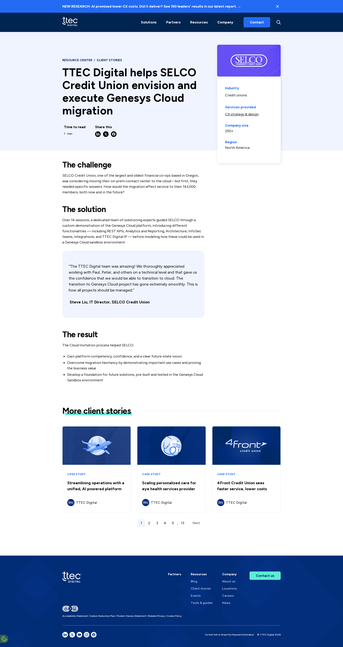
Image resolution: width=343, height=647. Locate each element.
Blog (194, 581)
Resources (199, 22)
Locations (229, 588)
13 (182, 523)
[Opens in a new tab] (65, 634)
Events (196, 596)
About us (228, 581)
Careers (228, 596)
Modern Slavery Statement (131, 616)
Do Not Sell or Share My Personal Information (229, 634)
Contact (257, 22)
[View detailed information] (70, 22)
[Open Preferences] (4, 639)
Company (225, 22)
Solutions (149, 22)
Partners (174, 574)
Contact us (265, 575)
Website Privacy (156, 616)
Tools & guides (202, 603)
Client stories (201, 588)
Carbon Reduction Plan (102, 616)
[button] (148, 22)
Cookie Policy (174, 616)
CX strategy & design (242, 114)
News (226, 603)
